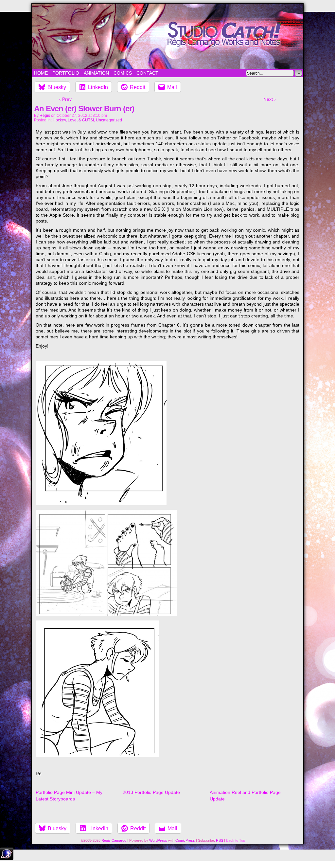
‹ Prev (65, 99)
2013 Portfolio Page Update (151, 792)
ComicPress (185, 840)
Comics (123, 73)
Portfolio (65, 73)
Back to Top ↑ (237, 840)
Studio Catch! (167, 36)
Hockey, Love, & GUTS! (73, 120)
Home (41, 73)
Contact (147, 73)
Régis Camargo (113, 840)
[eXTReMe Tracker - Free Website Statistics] (6, 858)
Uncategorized (109, 120)
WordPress (158, 840)
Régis (45, 115)
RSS (219, 840)
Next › (269, 99)
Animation (96, 73)
